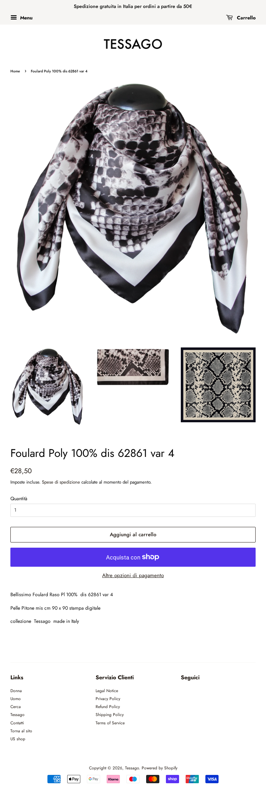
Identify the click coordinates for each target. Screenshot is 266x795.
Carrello (246, 17)
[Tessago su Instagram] (197, 693)
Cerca (15, 706)
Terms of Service (110, 723)
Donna (16, 691)
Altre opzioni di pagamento (133, 575)
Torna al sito (21, 731)
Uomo (15, 698)
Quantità (18, 498)
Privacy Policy (108, 698)
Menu (26, 17)
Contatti (17, 723)
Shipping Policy (110, 714)
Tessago (17, 714)
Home (15, 71)
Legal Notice (107, 691)
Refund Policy (108, 706)
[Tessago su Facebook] (185, 693)
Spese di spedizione (61, 482)
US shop (17, 739)
